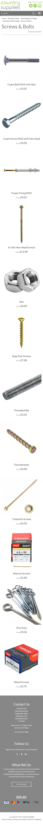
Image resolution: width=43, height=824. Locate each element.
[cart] (39, 5)
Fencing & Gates (13, 18)
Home (4, 18)
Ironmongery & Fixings (29, 18)
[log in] (31, 6)
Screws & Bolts (26, 21)
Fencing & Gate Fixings (11, 21)
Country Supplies (28, 817)
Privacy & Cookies (19, 819)
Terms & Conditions (34, 819)
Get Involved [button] (21, 784)
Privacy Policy (7, 819)
